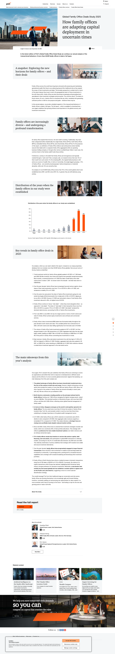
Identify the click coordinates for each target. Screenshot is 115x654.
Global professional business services (39, 7)
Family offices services (64, 7)
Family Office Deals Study (77, 7)
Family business (53, 7)
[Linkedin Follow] (63, 630)
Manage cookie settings (70, 647)
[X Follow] (58, 630)
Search (107, 4)
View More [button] (37, 551)
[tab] (113, 322)
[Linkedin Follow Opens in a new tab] (41, 530)
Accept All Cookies (71, 640)
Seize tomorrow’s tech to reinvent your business (17, 7)
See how (17, 616)
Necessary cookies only (70, 644)
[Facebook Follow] (60, 630)
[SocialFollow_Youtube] (65, 630)
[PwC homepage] (8, 3)
